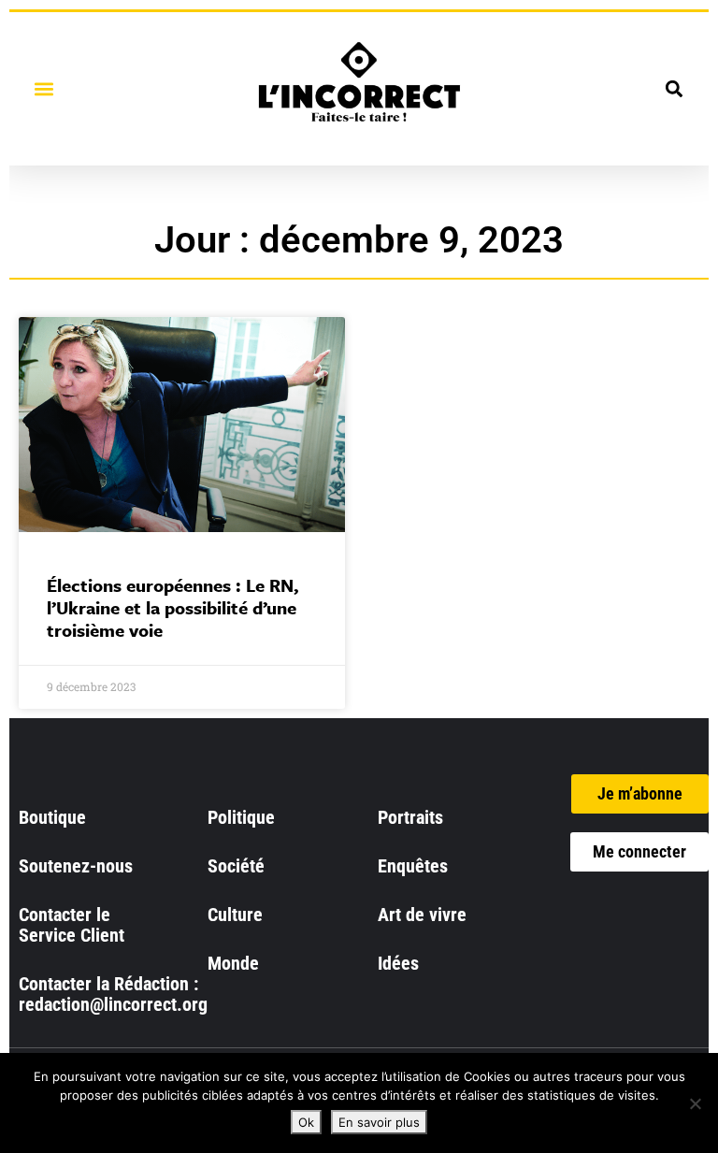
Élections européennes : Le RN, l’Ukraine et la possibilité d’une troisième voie (173, 607)
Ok (306, 1122)
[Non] (694, 1103)
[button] (43, 88)
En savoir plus (379, 1122)
